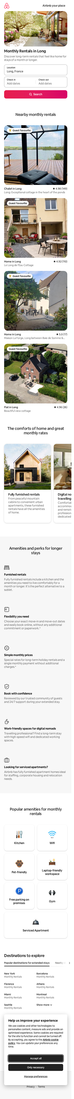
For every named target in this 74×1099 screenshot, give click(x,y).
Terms (41, 1086)
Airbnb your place (54, 5)
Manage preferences (35, 1076)
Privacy (31, 1086)
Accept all (35, 1058)
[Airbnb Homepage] (6, 5)
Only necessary (35, 1067)
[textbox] (20, 84)
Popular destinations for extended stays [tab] (27, 962)
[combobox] (36, 71)
